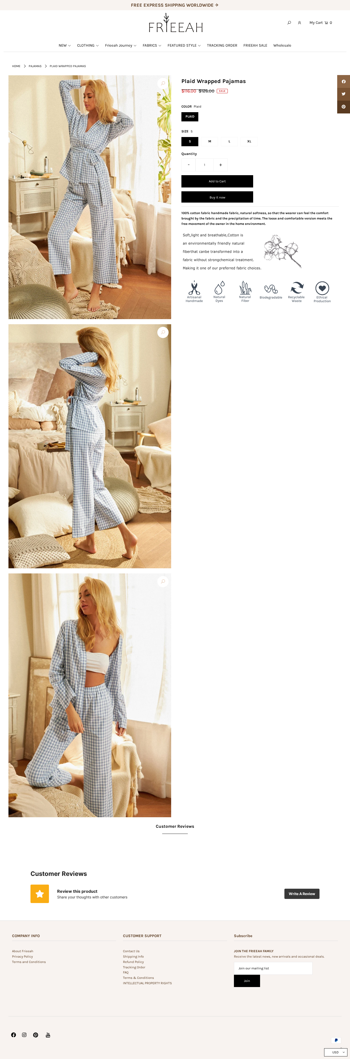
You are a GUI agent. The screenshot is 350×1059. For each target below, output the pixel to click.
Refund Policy (133, 962)
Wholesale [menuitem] (282, 45)
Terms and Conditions (29, 962)
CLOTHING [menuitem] (86, 45)
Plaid (190, 116)
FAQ (125, 972)
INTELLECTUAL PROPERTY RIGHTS (147, 983)
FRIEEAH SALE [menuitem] (255, 45)
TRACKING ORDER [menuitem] (222, 45)
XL (249, 141)
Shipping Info (133, 956)
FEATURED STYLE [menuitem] (182, 45)
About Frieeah (22, 951)
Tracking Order (134, 967)
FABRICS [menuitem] (150, 45)
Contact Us (131, 951)
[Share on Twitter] (343, 94)
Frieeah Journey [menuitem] (118, 45)
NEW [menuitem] (63, 45)
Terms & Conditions (138, 978)
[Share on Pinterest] (343, 107)
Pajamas (35, 66)
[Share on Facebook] (343, 81)
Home (16, 66)
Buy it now (217, 197)
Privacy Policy (22, 956)
